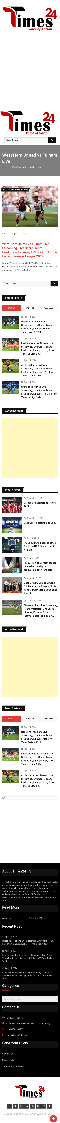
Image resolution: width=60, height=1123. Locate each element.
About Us (6, 918)
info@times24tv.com (18, 1035)
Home (7, 167)
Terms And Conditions (13, 1066)
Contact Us (7, 1053)
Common (48, 308)
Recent (11, 308)
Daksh (5, 233)
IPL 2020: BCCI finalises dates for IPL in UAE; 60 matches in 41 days (40, 546)
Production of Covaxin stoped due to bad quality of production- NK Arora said (40, 566)
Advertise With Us (37, 918)
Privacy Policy (8, 1060)
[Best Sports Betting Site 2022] (12, 525)
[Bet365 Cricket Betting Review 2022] (12, 505)
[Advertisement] (30, 78)
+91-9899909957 (15, 1029)
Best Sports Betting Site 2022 (40, 522)
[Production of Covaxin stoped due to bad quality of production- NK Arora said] (12, 565)
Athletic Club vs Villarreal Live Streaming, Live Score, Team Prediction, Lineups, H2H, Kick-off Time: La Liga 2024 (28, 975)
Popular (30, 308)
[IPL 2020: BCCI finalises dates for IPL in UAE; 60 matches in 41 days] (12, 545)
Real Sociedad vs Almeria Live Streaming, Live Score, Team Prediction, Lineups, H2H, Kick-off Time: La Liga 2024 (28, 958)
